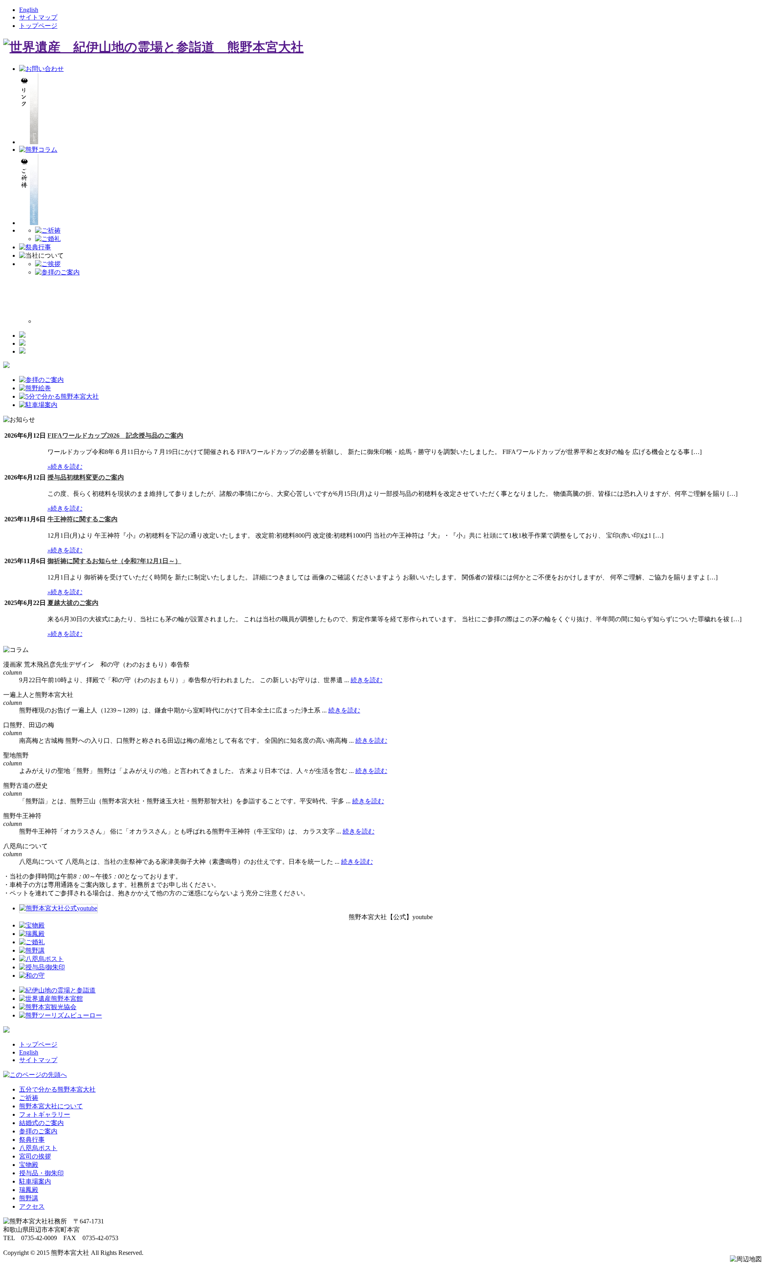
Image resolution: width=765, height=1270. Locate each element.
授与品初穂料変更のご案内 (85, 477)
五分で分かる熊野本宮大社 (57, 1089)
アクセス (32, 1206)
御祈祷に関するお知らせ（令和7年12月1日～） (114, 561)
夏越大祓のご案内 (72, 602)
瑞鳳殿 (28, 1189)
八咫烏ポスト (38, 1148)
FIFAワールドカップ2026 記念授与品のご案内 (115, 435)
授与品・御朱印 (41, 1173)
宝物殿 (28, 1164)
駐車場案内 (35, 1181)
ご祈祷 (28, 1097)
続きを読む (64, 466)
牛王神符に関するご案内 (82, 519)
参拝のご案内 (38, 1131)
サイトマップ (38, 17)
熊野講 (28, 1198)
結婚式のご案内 (41, 1122)
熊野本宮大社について (51, 1106)
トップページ (38, 25)
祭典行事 (32, 1139)
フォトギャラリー (44, 1114)
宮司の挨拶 (35, 1156)
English (28, 9)
